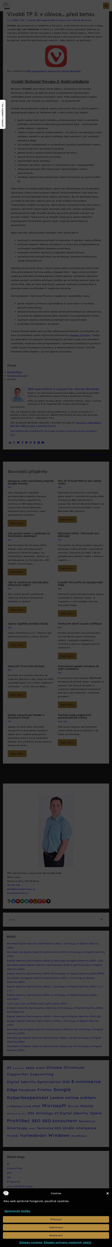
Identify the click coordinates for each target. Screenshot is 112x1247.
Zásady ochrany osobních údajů (67, 1242)
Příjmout (56, 1219)
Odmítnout (56, 1227)
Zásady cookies (30, 1242)
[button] (107, 1193)
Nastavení (56, 1235)
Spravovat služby (17, 1210)
